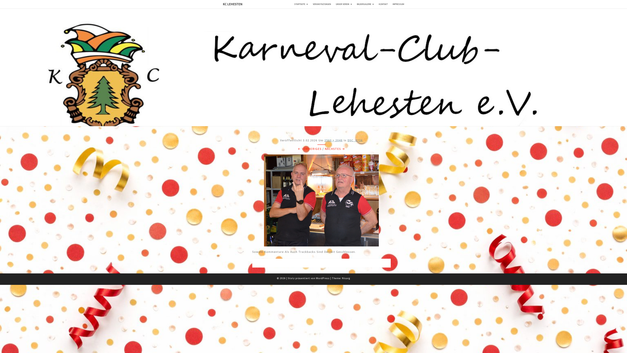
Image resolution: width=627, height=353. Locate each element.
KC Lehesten (232, 4)
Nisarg (346, 278)
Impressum (398, 4)
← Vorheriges (310, 149)
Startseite (299, 4)
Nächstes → (335, 149)
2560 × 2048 (333, 140)
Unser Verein (342, 4)
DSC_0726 (355, 140)
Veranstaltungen (322, 4)
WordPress (323, 278)
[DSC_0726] (321, 201)
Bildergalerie (364, 4)
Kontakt (383, 4)
